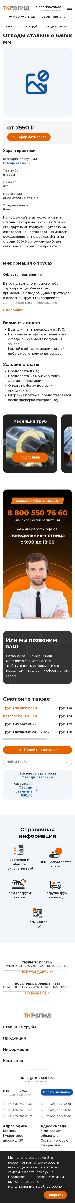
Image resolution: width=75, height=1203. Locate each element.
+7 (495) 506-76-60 (59, 1110)
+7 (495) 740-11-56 (22, 16)
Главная (8, 26)
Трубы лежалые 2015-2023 (26, 732)
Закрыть (55, 1195)
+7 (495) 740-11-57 (20, 1110)
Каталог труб (26, 26)
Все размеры (35, 993)
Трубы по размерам (20, 708)
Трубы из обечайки (20, 724)
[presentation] (4, 442)
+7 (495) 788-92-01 (58, 1103)
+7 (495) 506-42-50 (59, 1116)
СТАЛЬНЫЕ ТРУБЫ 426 (21, 987)
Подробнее (13, 310)
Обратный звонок (57, 1092)
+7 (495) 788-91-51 (53, 16)
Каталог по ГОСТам (20, 716)
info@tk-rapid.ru (37, 1078)
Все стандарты (35, 972)
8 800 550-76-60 (48, 7)
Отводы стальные (53, 26)
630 (6, 186)
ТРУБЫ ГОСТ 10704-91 (19, 966)
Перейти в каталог (40, 750)
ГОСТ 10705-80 (49, 966)
